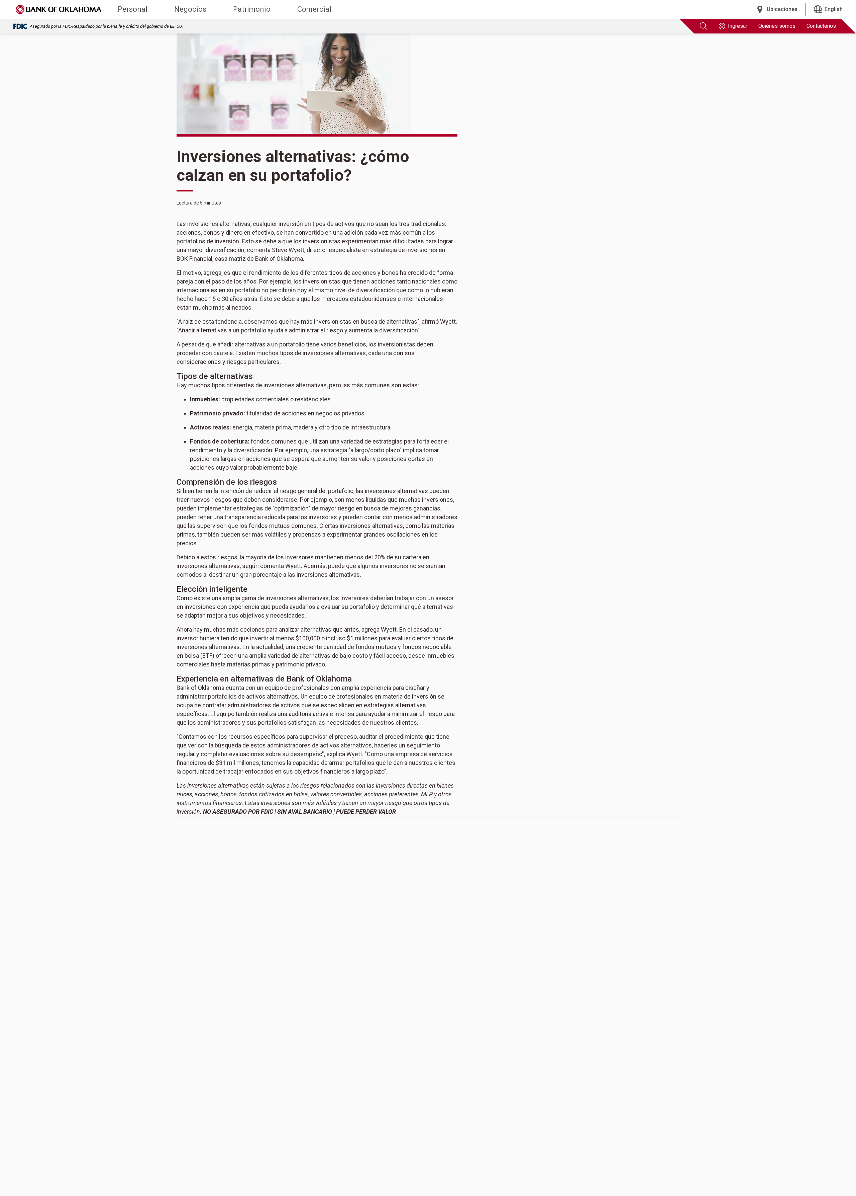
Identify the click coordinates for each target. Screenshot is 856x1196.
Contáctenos (821, 26)
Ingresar (737, 26)
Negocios (190, 9)
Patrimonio (252, 9)
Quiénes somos (776, 26)
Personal (132, 9)
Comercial (314, 9)
